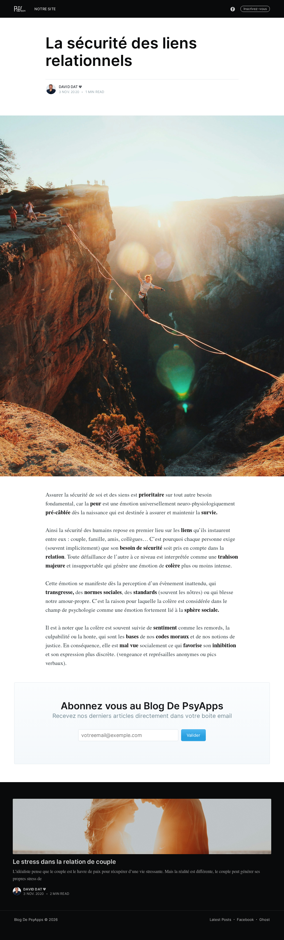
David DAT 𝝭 (70, 86)
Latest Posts (220, 919)
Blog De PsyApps (28, 919)
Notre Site (45, 9)
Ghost (264, 919)
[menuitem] (45, 9)
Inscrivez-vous (255, 9)
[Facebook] (234, 8)
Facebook (245, 919)
